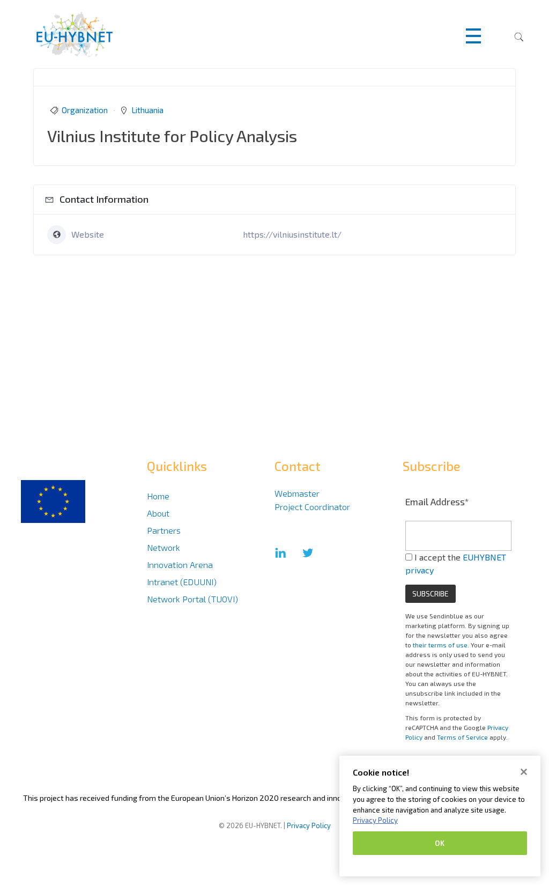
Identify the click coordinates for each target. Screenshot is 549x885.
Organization (85, 110)
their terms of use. (441, 644)
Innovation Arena (180, 564)
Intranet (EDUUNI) (182, 582)
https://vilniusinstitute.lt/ (292, 234)
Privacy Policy (309, 825)
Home (158, 496)
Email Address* (437, 501)
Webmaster (297, 493)
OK (439, 843)
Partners (164, 530)
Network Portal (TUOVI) (192, 599)
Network (163, 547)
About (158, 513)
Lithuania (147, 110)
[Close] (524, 772)
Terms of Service (462, 737)
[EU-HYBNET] (95, 34)
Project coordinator (312, 507)
